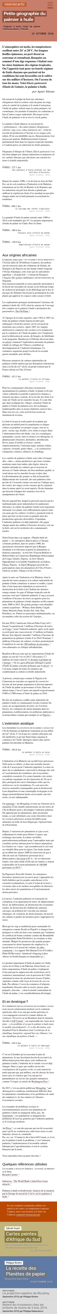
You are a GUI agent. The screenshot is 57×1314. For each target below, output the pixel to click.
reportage (10, 803)
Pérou (8, 1128)
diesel (46, 665)
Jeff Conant (17, 1020)
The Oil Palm (21, 311)
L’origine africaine (12, 259)
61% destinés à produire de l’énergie (26, 661)
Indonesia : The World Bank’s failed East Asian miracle (25, 1182)
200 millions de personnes (36, 644)
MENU (50, 8)
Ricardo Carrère (10, 1174)
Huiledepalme (31, 26)
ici (42, 956)
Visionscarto (14, 4)
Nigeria (46, 714)
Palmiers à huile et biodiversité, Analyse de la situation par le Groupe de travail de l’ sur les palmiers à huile (28, 1193)
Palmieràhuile (12, 26)
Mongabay (41, 1087)
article (8, 341)
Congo (8, 628)
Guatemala (7, 1115)
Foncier (24, 29)
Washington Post (39, 1081)
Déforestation (11, 29)
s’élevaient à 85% (24, 858)
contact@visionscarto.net (28, 1214)
